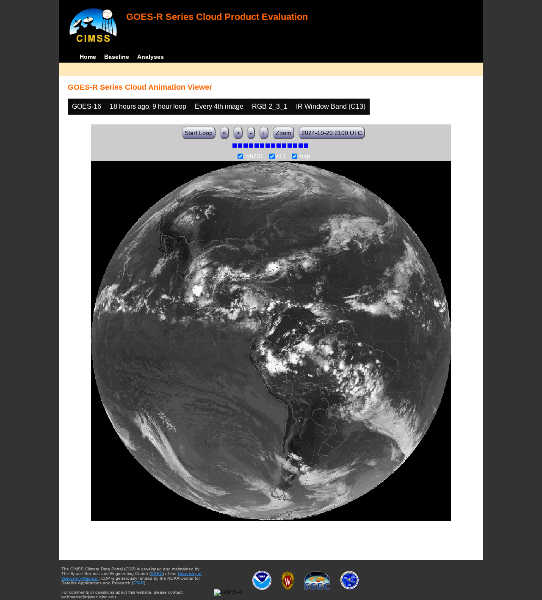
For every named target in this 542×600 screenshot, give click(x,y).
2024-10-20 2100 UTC (331, 132)
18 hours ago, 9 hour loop (148, 106)
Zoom (283, 132)
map (304, 156)
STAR (138, 583)
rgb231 (253, 156)
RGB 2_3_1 (270, 106)
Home (88, 56)
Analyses (150, 56)
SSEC (157, 573)
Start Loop (199, 132)
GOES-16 (86, 106)
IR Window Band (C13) (330, 106)
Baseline (116, 56)
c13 (281, 156)
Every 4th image (219, 106)
